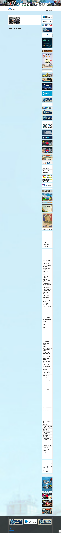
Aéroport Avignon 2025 (46, 341)
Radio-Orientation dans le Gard (47, 315)
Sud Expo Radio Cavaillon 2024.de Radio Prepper (46, 269)
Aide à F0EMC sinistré (46, 375)
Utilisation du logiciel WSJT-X (47, 366)
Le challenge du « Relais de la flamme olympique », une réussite (47, 372)
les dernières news (45, 329)
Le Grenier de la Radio (46, 246)
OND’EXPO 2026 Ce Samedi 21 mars (47, 298)
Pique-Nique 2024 (45, 377)
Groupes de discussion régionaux (46, 450)
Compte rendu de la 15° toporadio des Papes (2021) (47, 430)
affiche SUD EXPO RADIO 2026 (47, 271)
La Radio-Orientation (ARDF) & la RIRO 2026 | (47, 266)
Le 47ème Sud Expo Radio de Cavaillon (47, 324)
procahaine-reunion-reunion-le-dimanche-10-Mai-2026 (47, 261)
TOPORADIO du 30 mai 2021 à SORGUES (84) (47, 436)
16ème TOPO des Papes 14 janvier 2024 (46, 383)
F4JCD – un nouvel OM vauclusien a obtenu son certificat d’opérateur (46, 414)
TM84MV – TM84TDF (46, 424)
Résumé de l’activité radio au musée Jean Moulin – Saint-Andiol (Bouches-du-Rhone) (47, 353)
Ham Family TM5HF (45, 242)
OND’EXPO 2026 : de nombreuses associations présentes (46, 280)
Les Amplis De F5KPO (46, 251)
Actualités (44, 166)
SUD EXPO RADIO (45, 172)
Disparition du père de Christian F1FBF (47, 408)
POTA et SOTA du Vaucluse (46, 244)
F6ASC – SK (44, 417)
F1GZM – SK (44, 443)
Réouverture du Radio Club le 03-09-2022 (47, 400)
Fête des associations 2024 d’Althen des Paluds (47, 369)
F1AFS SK (44, 391)
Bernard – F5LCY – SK (46, 405)
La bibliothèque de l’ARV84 (46, 287)
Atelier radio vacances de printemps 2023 (46, 386)
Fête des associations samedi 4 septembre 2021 (47, 422)
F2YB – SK (44, 454)
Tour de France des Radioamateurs (45, 235)
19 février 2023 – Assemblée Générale (47, 394)
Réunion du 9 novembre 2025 (47, 321)
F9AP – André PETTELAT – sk (46, 419)
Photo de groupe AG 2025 (46, 356)
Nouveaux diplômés (45, 346)
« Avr (47, 471)
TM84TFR (44, 256)
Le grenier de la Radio (46, 295)
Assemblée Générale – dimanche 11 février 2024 (46, 380)
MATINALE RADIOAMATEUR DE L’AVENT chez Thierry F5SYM (47, 397)
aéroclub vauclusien (46, 263)
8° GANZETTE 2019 (45, 447)
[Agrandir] (51, 205)
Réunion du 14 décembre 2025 (47, 319)
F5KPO (47, 20)
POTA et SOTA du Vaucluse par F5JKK (47, 293)
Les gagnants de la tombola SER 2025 (47, 327)
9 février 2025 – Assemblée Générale (46, 362)
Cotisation (44, 240)
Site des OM (44, 452)
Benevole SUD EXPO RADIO (46, 258)
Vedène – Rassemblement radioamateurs (46, 433)
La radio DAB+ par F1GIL (46, 339)
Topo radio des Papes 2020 (47, 445)
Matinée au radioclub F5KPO (47, 306)
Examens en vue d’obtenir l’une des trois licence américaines (47, 332)
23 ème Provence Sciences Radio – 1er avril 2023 (46, 389)
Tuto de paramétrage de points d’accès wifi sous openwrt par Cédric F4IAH (47, 349)
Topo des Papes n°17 (46, 364)
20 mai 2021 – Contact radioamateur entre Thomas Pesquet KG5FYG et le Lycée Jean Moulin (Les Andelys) (47, 440)
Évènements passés (46, 168)
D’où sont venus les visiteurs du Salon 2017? (47, 457)
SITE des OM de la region (46, 170)
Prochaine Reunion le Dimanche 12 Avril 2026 (47, 232)
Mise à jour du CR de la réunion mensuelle (47, 359)
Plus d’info (10, 528)
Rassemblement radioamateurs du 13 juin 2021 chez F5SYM (47, 427)
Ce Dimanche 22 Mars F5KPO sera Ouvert (47, 301)
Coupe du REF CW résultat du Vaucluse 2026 (47, 304)
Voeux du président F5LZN (46, 317)
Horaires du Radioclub (46, 308)
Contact (10, 529)
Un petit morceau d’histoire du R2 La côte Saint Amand (47, 290)
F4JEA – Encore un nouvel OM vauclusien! (47, 411)
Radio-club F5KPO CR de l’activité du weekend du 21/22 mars (47, 284)
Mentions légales (11, 530)
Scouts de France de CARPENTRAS (46, 344)
